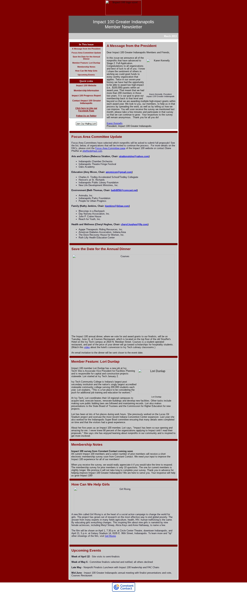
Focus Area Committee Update (86, 53)
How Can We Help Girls (86, 71)
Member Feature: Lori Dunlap (86, 63)
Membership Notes (86, 67)
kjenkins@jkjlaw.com (117, 206)
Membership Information (86, 90)
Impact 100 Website (86, 85)
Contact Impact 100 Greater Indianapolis (86, 101)
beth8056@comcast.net (124, 190)
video (87, 347)
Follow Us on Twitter (86, 116)
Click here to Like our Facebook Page (86, 109)
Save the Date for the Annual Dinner (86, 58)
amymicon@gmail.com (119, 172)
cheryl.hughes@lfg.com (134, 224)
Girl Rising (110, 536)
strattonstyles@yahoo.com (134, 156)
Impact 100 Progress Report (86, 95)
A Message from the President (86, 49)
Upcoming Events (86, 75)
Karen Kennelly (115, 123)
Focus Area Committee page (110, 148)
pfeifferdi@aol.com (92, 151)
